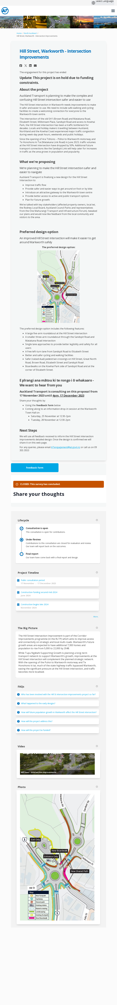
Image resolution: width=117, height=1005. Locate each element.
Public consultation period (33, 580)
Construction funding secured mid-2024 (39, 592)
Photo (22, 787)
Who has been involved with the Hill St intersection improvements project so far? (58, 694)
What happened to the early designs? (38, 703)
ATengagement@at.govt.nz (65, 447)
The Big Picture (28, 628)
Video (21, 746)
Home (19, 33)
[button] (21, 65)
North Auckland (30, 33)
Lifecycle (23, 520)
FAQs (21, 686)
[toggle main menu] (113, 10)
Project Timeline (28, 572)
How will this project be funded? (36, 730)
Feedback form (34, 467)
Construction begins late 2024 (34, 604)
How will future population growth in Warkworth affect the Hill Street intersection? (58, 712)
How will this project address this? (36, 721)
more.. (96, 616)
